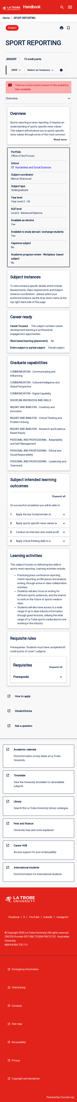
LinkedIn (47, 917)
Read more (60, 140)
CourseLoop (67, 1097)
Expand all (58, 496)
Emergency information (25, 969)
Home (6, 18)
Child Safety (19, 987)
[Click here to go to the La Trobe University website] (11, 9)
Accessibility (19, 1042)
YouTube (34, 917)
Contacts (17, 1005)
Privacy (16, 1060)
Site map (17, 1023)
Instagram (62, 917)
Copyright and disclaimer (26, 1078)
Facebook (14, 917)
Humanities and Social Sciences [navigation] (33, 167)
